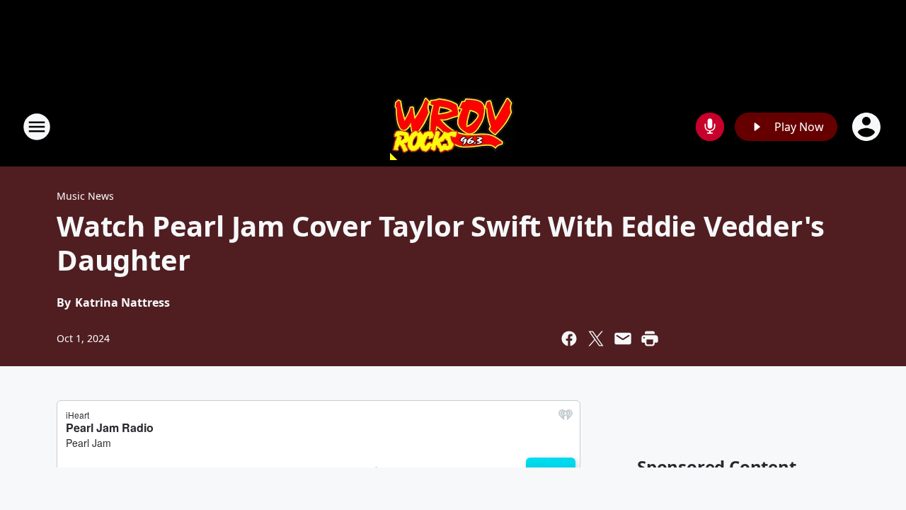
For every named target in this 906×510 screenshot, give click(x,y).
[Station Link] (453, 126)
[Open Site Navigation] (37, 127)
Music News (85, 196)
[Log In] (867, 127)
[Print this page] (650, 338)
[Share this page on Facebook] (569, 338)
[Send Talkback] (710, 127)
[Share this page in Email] (623, 338)
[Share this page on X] (596, 338)
